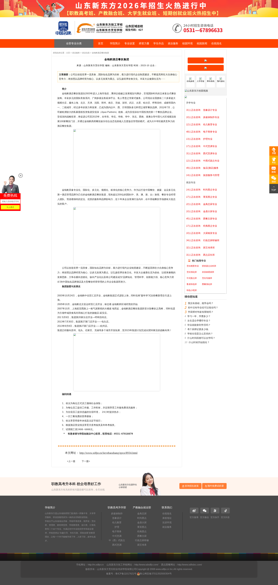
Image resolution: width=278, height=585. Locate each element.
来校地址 (167, 518)
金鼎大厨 (142, 522)
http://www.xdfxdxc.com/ (189, 564)
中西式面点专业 (211, 160)
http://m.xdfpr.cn (96, 564)
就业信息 (86, 53)
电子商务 (116, 531)
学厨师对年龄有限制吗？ (200, 312)
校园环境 (187, 43)
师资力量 (144, 43)
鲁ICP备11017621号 (125, 573)
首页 (100, 43)
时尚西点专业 (210, 189)
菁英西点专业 (210, 197)
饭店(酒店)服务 (210, 168)
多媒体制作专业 (211, 117)
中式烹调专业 (210, 146)
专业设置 (129, 43)
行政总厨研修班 (211, 240)
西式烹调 (116, 545)
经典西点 (142, 531)
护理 (117, 527)
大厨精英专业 (210, 233)
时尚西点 (142, 518)
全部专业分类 (74, 43)
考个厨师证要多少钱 (197, 329)
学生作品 (158, 43)
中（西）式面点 (117, 540)
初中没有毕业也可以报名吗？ (203, 307)
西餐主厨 (142, 536)
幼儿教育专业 (210, 124)
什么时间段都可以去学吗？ (201, 338)
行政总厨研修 (142, 540)
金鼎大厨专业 (210, 211)
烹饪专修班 (207, 278)
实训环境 (167, 522)
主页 (68, 53)
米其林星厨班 (208, 272)
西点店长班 (209, 255)
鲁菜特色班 (192, 284)
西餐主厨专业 (210, 218)
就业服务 (173, 43)
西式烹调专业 (210, 153)
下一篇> (86, 461)
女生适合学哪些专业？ (199, 320)
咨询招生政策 (191, 486)
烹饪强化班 (192, 272)
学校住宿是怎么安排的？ (200, 333)
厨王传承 (142, 545)
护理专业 (207, 139)
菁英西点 (142, 527)
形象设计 (116, 518)
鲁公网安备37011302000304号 (156, 573)
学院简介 (115, 43)
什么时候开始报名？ (199, 342)
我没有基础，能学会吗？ (200, 303)
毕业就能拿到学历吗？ (199, 325)
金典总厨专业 (210, 204)
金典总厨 (142, 513)
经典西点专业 (210, 226)
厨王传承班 (209, 247)
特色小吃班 (192, 290)
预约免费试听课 (215, 486)
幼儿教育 (116, 522)
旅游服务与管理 (211, 175)
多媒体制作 (117, 513)
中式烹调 (116, 536)
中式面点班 (192, 278)
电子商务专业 (210, 131)
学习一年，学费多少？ (199, 316)
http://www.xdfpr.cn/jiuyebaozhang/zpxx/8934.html (108, 452)
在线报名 (216, 43)
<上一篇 (71, 461)
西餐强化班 (207, 284)
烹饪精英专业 (193, 266)
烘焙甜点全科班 (209, 266)
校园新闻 (202, 43)
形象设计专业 (210, 110)
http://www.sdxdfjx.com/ (146, 564)
